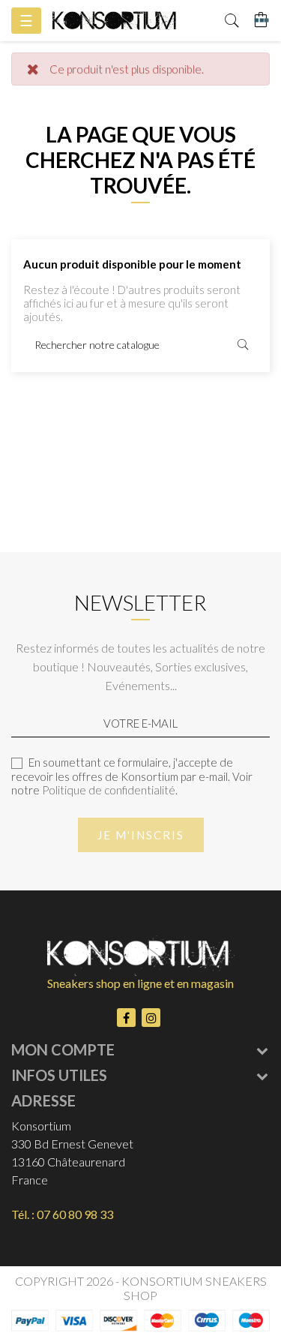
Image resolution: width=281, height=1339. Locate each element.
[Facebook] (126, 1017)
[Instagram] (151, 1017)
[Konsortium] (114, 20)
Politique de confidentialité (108, 790)
